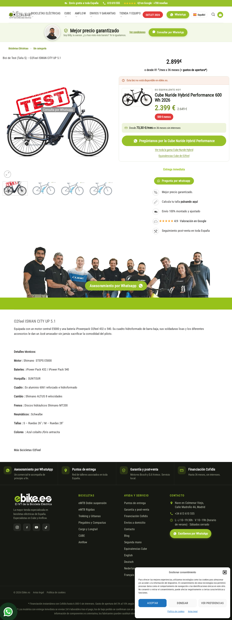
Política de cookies (175, 611)
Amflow (80, 13)
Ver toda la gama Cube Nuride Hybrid (174, 150)
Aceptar (152, 603)
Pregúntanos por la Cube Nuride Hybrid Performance (177, 141)
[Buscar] (213, 14)
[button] (225, 572)
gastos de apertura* (194, 70)
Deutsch (129, 562)
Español (201, 14)
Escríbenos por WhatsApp (193, 533)
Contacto (129, 529)
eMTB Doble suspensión (92, 503)
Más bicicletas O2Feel (27, 450)
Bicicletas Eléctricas (45, 13)
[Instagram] (17, 527)
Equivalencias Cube (135, 549)
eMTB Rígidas (86, 509)
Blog (126, 535)
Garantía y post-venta (136, 509)
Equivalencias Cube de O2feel (174, 155)
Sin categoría (39, 48)
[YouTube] (36, 527)
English (128, 555)
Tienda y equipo (129, 13)
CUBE (67, 13)
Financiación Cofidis (136, 516)
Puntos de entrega (135, 503)
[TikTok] (46, 527)
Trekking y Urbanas (89, 516)
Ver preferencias (212, 603)
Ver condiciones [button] (137, 32)
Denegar (182, 603)
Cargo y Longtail (88, 529)
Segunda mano (133, 542)
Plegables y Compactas (92, 522)
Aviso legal (193, 611)
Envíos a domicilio (134, 522)
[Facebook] (27, 527)
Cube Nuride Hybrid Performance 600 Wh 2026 (188, 97)
